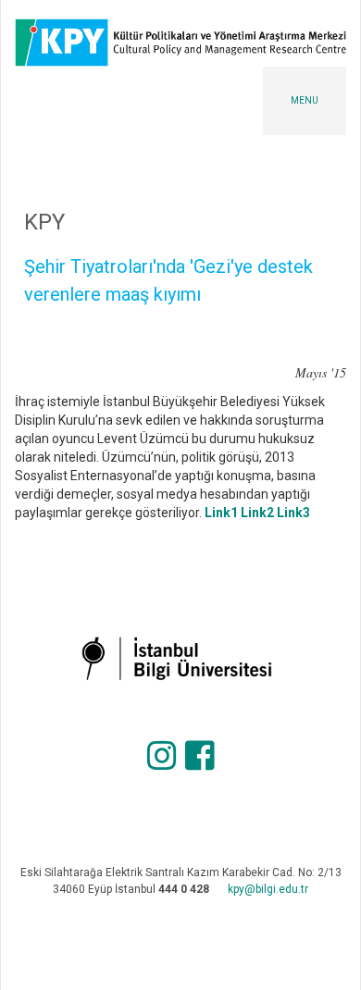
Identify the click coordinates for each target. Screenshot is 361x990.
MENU (304, 100)
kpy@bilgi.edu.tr (268, 889)
